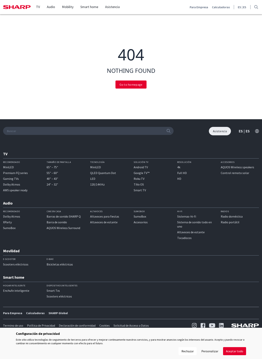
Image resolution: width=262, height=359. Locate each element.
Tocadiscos (184, 238)
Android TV (141, 167)
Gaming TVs (11, 179)
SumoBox (9, 228)
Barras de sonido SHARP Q (64, 216)
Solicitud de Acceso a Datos (131, 325)
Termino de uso (13, 325)
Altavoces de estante (104, 222)
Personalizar (209, 351)
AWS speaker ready (15, 190)
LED (92, 179)
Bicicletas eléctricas (60, 264)
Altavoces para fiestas (104, 216)
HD (179, 179)
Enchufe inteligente (16, 290)
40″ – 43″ (52, 179)
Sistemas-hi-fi (186, 216)
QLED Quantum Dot (103, 173)
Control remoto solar (235, 173)
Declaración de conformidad (77, 325)
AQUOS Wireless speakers (237, 167)
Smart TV (140, 190)
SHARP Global (58, 313)
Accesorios (141, 222)
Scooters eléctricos (15, 264)
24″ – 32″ (52, 184)
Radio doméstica (232, 216)
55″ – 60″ (52, 173)
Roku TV (139, 179)
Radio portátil (230, 222)
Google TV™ (141, 173)
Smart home (89, 7)
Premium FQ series (15, 173)
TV (38, 7)
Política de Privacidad (41, 325)
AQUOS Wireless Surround (63, 228)
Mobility (67, 7)
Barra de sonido (57, 222)
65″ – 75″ (52, 167)
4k (178, 167)
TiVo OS (139, 184)
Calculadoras (221, 7)
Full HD (182, 173)
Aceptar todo (234, 351)
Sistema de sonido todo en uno (194, 224)
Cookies (104, 325)
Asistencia (112, 7)
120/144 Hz (97, 184)
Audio (51, 7)
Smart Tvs (53, 290)
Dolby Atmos (11, 184)
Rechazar (187, 351)
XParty (7, 222)
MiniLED (8, 167)
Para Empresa (199, 7)
